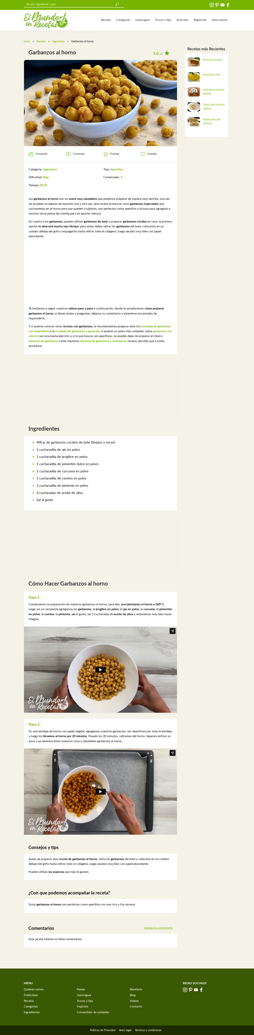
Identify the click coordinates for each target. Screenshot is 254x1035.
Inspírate (82, 1006)
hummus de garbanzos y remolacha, (103, 341)
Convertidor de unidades (93, 1012)
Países (81, 989)
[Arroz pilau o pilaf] (194, 76)
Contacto (136, 1006)
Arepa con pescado (212, 59)
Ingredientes (32, 1012)
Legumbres (58, 41)
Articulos (182, 19)
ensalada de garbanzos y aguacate (77, 331)
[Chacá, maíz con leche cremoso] (194, 106)
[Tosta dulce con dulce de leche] (194, 91)
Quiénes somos (34, 989)
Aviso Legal (125, 1030)
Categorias (123, 19)
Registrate (200, 19)
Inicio (27, 41)
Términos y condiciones (148, 1030)
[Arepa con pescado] (194, 61)
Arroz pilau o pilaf (211, 74)
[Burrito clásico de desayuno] (194, 121)
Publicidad (31, 995)
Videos (134, 1000)
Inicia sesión (220, 19)
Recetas (106, 19)
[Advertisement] (100, 272)
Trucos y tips (163, 19)
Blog (133, 995)
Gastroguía (142, 19)
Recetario (136, 989)
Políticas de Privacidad (102, 1030)
